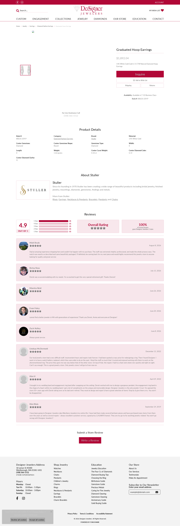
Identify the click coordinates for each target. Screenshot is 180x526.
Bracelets (93, 199)
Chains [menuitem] (56, 474)
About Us (133, 468)
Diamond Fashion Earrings (45, 26)
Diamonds (100, 18)
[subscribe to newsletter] (156, 492)
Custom (21, 18)
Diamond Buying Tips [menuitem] (100, 474)
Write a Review (90, 440)
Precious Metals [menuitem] (97, 487)
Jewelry (82, 18)
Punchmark (94, 522)
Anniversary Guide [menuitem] (98, 500)
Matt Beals (35, 242)
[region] (71, 70)
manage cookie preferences (25, 515)
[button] (159, 2)
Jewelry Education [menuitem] (98, 468)
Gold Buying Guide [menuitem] (98, 503)
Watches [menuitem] (57, 468)
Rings (55, 199)
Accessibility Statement (104, 514)
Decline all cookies (18, 520)
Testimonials (134, 474)
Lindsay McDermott (39, 348)
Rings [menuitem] (56, 487)
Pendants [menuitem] (57, 478)
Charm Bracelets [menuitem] (60, 500)
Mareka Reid (35, 288)
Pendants (102, 199)
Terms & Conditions (87, 514)
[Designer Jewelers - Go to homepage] (90, 10)
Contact (158, 18)
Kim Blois (34, 403)
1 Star (36, 231)
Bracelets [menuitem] (57, 496)
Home (18, 26)
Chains (115, 199)
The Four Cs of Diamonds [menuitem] (101, 471)
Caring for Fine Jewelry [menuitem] (100, 490)
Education (139, 18)
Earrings (32, 26)
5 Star (36, 221)
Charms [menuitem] (57, 484)
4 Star (36, 224)
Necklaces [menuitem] (58, 471)
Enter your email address (140, 487)
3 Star (36, 226)
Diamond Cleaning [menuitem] (98, 493)
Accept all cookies (36, 520)
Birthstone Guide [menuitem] (98, 481)
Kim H (32, 376)
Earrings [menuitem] (57, 493)
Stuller (93, 139)
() (70, 221)
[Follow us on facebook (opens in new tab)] (17, 2)
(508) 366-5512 (71, 115)
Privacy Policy (72, 514)
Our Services (134, 471)
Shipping (128, 85)
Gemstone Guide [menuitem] (98, 484)
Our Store (119, 18)
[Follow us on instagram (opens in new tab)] (22, 2)
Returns (152, 85)
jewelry (25, 26)
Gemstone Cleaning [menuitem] (99, 496)
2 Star (36, 229)
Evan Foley (35, 308)
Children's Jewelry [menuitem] (61, 481)
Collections (63, 18)
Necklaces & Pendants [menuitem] (63, 490)
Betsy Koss (35, 267)
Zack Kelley (35, 328)
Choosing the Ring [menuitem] (98, 478)
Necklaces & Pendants (77, 199)
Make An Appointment (138, 478)
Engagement (41, 18)
